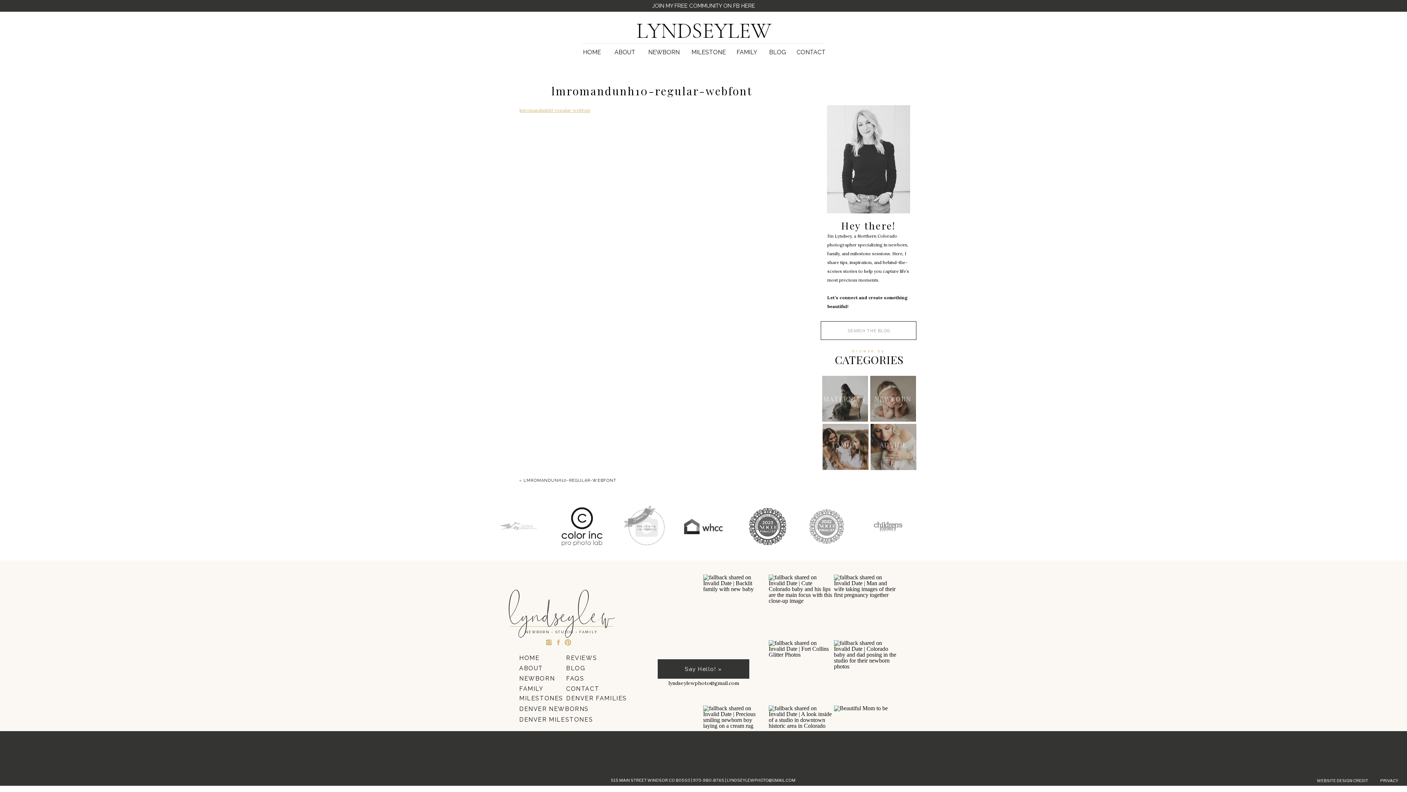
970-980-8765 (709, 780)
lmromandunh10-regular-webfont (555, 110)
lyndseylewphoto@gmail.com (761, 780)
